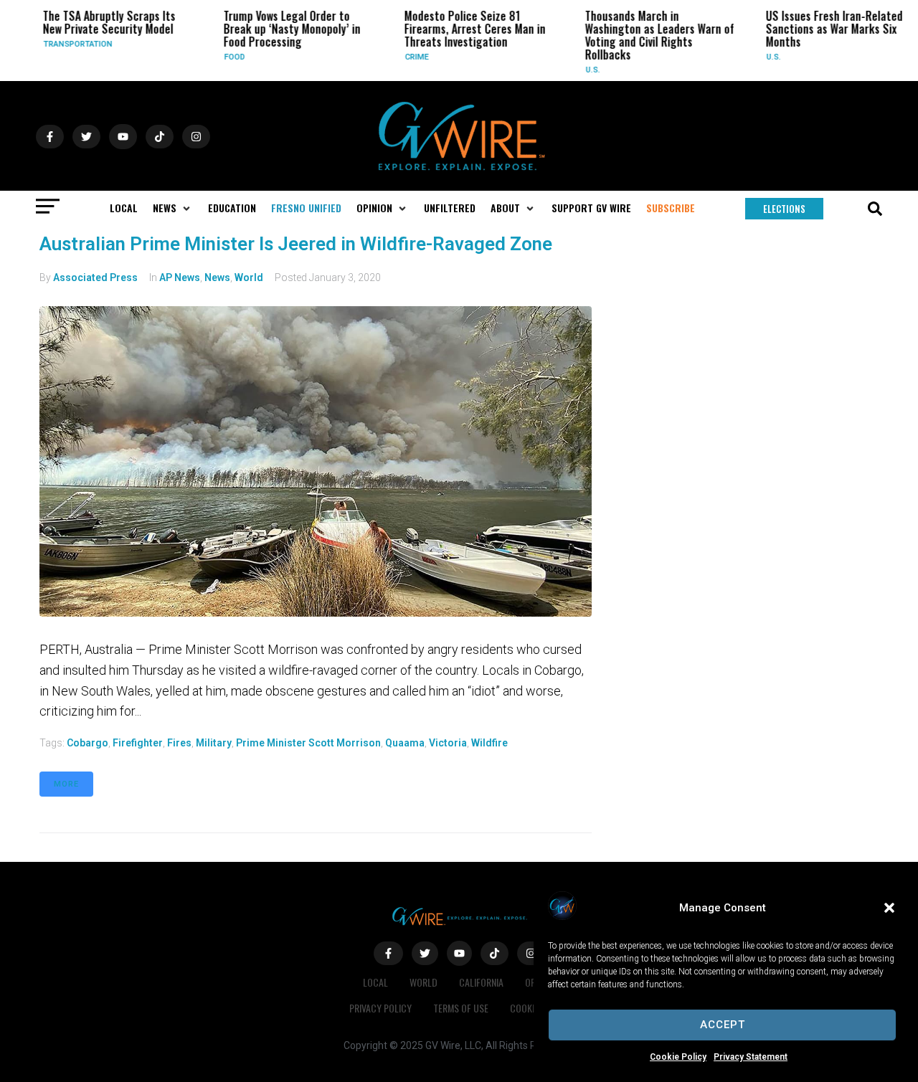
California (481, 982)
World (249, 277)
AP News (179, 277)
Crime (408, 57)
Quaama (405, 743)
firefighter (138, 743)
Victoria (448, 743)
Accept (722, 1024)
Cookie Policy (678, 1057)
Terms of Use (460, 1007)
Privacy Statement (750, 1057)
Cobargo (87, 743)
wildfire (489, 743)
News (217, 277)
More (66, 784)
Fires (179, 743)
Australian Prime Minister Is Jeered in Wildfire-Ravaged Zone (295, 244)
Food (225, 57)
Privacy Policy (380, 1007)
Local (375, 982)
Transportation (68, 44)
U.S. (584, 70)
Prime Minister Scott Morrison (308, 743)
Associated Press (95, 277)
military (214, 743)
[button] (889, 908)
